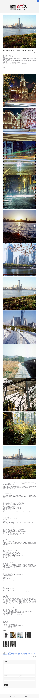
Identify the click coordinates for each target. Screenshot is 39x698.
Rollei (16, 653)
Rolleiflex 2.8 (24, 653)
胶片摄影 (25, 654)
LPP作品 (8, 653)
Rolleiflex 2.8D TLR (31, 653)
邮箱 (21, 675)
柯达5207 (10, 654)
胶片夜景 (22, 654)
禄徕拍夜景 (18, 654)
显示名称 (5, 675)
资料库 (10, 652)
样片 (7, 652)
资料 (28, 654)
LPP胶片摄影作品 (12, 653)
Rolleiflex (20, 653)
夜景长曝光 (7, 654)
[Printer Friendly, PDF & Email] (33, 53)
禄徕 (15, 654)
